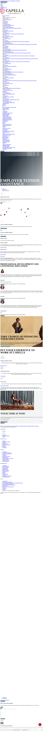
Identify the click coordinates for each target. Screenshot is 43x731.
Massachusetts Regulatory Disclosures (9, 484)
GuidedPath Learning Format (7, 119)
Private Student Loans (6, 141)
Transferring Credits (6, 146)
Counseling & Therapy (6, 441)
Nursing (4, 445)
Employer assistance (6, 136)
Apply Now (5, 149)
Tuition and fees (5, 457)
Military (4, 473)
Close (2, 707)
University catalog (6, 459)
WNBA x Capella (5, 115)
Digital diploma (5, 469)
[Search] (1, 203)
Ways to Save (5, 189)
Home (4, 188)
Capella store (5, 451)
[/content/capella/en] (4, 425)
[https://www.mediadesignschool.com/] (3, 669)
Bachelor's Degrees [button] (8, 19)
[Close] (41, 729)
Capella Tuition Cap (6, 132)
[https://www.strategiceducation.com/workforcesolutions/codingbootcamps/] (10, 509)
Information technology (6, 444)
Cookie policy (5, 481)
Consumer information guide (7, 453)
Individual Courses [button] (8, 101)
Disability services (6, 471)
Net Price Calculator (6, 140)
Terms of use (5, 488)
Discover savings (3, 254)
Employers (4, 472)
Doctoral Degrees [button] (8, 63)
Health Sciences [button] (7, 24)
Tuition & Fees (5, 129)
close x (2, 722)
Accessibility (5, 465)
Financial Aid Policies (6, 139)
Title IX (4, 489)
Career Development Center (7, 124)
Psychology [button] (7, 32)
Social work (5, 447)
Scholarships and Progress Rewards (8, 131)
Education (4, 442)
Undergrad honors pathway (7, 475)
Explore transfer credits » (4, 385)
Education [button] (6, 46)
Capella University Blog (7, 125)
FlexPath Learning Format (7, 118)
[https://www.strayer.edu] (10, 505)
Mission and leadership (6, 456)
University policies (6, 461)
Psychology (4, 446)
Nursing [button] (6, 54)
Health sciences (5, 443)
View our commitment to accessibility (13, 0)
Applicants (2, 6)
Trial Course (5, 121)
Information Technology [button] (9, 27)
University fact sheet (6, 460)
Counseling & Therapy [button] (9, 43)
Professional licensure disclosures (8, 486)
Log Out (1, 4)
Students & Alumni (3, 7)
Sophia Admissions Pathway (7, 148)
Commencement (5, 468)
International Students (6, 145)
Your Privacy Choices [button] (6, 490)
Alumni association (6, 466)
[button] (3, 2)
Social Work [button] (7, 35)
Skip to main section (3, 0)
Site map (4, 487)
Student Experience (6, 114)
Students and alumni (6, 435)
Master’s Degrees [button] (8, 38)
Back (1, 230)
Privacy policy (5, 485)
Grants (4, 133)
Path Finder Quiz (5, 120)
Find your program (6, 108)
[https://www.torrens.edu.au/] (3, 665)
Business (4, 440)
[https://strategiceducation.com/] (10, 500)
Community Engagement (7, 116)
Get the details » (3, 376)
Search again (2, 256)
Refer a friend (5, 135)
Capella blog (5, 455)
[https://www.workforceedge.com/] (10, 695)
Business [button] (6, 21)
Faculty (1, 8)
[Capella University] (12, 13)
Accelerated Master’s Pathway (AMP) (9, 147)
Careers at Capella (6, 467)
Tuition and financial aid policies (8, 458)
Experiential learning (6, 476)
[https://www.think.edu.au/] (3, 663)
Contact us (4, 454)
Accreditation (5, 112)
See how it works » (3, 365)
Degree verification (6, 470)
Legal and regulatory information (8, 483)
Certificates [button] (7, 85)
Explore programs (3, 247)
